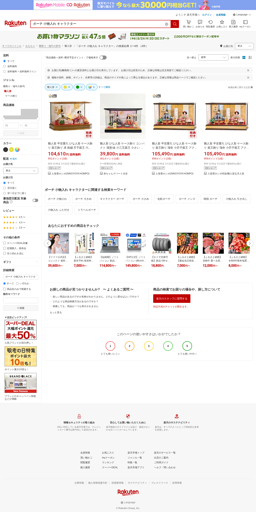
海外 (14, 158)
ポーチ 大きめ (83, 198)
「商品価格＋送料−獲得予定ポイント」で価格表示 (71, 57)
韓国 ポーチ (210, 198)
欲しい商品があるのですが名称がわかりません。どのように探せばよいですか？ (96, 296)
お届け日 (8, 177)
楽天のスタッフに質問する (171, 298)
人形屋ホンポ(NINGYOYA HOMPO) (70, 173)
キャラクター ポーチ (112, 198)
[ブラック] (5, 149)
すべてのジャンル (11, 46)
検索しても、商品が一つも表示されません (75, 306)
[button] (242, 15)
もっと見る (56, 312)
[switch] (35, 200)
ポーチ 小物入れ (57, 198)
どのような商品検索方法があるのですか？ (75, 301)
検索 (22, 133)
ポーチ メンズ (187, 198)
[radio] (4, 61)
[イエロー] (11, 149)
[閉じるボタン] (248, 70)
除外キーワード (11, 294)
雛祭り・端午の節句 (50, 46)
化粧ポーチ (163, 198)
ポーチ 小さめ (141, 198)
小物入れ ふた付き (58, 209)
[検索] (175, 24)
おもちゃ (30, 46)
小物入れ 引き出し (236, 198)
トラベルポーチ (87, 209)
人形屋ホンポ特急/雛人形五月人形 (226, 173)
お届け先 (8, 164)
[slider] (3, 118)
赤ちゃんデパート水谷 (116, 173)
